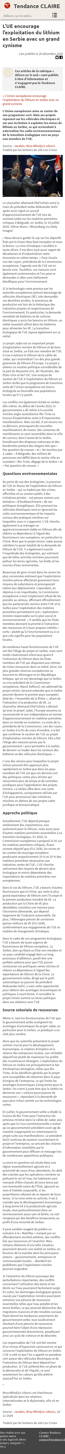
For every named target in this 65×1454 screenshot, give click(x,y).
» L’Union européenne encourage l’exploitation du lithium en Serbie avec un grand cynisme (31, 100)
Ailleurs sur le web (16, 15)
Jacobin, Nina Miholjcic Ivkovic (34, 146)
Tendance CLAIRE (37, 6)
